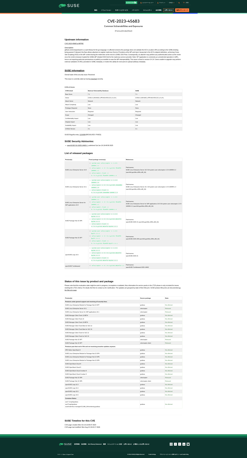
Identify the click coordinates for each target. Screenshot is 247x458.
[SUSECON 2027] (131, 2)
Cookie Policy (185, 454)
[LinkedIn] (183, 444)
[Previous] (118, 31)
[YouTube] (171, 444)
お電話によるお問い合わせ (141, 444)
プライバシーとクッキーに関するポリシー (170, 454)
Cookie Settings (152, 454)
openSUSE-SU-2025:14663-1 (77, 145)
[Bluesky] (188, 444)
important (94, 79)
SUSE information (74, 70)
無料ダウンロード (182, 10)
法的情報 (83, 444)
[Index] (124, 31)
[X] (179, 444)
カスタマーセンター (148, 2)
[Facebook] (175, 444)
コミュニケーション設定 (114, 444)
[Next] (130, 31)
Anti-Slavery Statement (95, 444)
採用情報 (77, 444)
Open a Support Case (68, 454)
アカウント (162, 2)
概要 (104, 444)
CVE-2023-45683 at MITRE (74, 43)
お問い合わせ (169, 10)
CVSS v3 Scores (70, 87)
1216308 (83, 134)
